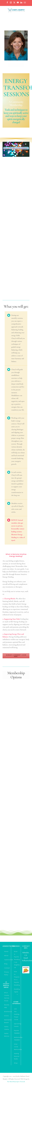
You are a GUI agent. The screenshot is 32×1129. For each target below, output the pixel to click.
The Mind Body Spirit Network (16, 1081)
